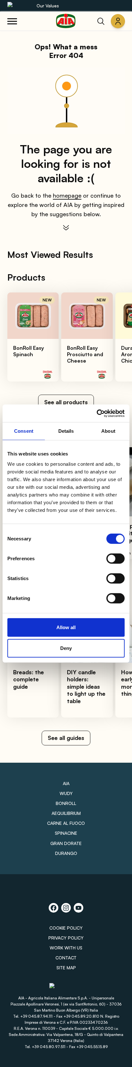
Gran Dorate (66, 843)
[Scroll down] (66, 227)
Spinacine (66, 833)
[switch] (115, 558)
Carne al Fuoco (66, 823)
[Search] (101, 21)
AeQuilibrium (66, 813)
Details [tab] (66, 431)
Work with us (66, 947)
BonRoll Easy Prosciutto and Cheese (85, 354)
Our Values (48, 5)
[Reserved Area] (118, 21)
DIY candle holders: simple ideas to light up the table (86, 686)
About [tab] (108, 431)
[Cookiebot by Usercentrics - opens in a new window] (97, 413)
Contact (66, 957)
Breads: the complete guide (28, 679)
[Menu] (12, 21)
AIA (66, 783)
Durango (66, 853)
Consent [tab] (23, 431)
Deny (66, 648)
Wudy (66, 793)
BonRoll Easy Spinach (28, 351)
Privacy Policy (66, 937)
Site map (66, 967)
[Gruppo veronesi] (66, 988)
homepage (67, 195)
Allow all (66, 627)
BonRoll (66, 803)
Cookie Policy (66, 928)
